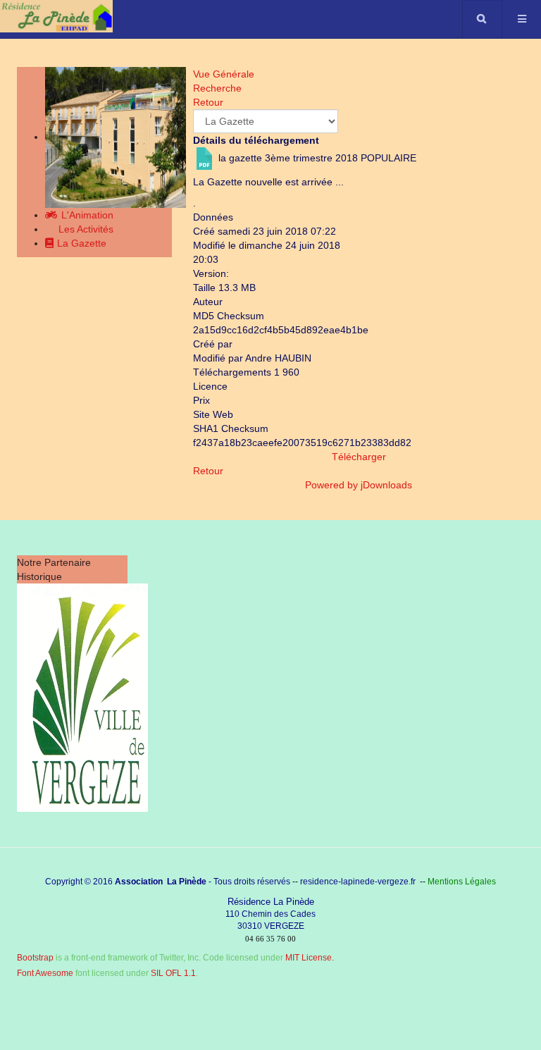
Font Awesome (45, 973)
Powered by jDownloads (358, 484)
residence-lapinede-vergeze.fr (358, 882)
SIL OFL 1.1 (173, 973)
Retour (208, 470)
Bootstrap (35, 958)
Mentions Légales (462, 882)
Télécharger (359, 456)
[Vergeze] (82, 697)
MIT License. (309, 958)
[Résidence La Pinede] (56, 16)
